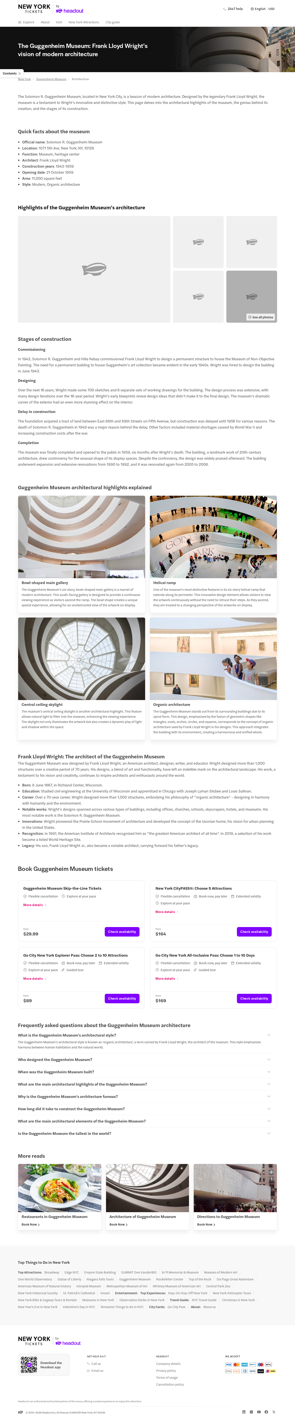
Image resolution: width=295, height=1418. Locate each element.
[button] (94, 269)
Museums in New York (98, 1300)
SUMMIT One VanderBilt (138, 1272)
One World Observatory (35, 1279)
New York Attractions (84, 22)
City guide (113, 22)
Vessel (105, 1293)
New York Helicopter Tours (232, 1293)
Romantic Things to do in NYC (122, 1307)
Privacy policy (166, 1370)
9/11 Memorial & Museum (180, 1272)
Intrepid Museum (88, 1286)
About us (209, 1307)
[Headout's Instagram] (251, 1412)
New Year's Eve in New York (37, 1307)
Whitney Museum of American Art (177, 1286)
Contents (10, 73)
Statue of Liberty (69, 1279)
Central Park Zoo (218, 1286)
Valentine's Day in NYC (79, 1307)
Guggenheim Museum (51, 79)
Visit (59, 22)
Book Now (29, 1224)
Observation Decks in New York (142, 1300)
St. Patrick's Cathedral (79, 1293)
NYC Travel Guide (204, 1300)
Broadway (51, 1272)
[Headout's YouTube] (259, 1412)
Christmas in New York (238, 1300)
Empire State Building (100, 1272)
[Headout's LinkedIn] (244, 1412)
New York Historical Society (38, 1293)
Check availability (122, 931)
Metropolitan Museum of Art (126, 1286)
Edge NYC (72, 1272)
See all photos (262, 317)
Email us (97, 1370)
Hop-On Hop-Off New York (187, 1293)
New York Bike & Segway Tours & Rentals (47, 1300)
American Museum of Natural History (44, 1286)
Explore (28, 22)
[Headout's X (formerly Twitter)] (274, 1412)
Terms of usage (167, 1377)
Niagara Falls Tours (100, 1279)
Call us (96, 1363)
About (45, 22)
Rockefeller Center (169, 1279)
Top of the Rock (200, 1279)
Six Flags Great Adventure (235, 1279)
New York (24, 79)
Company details (168, 1363)
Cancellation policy (170, 1384)
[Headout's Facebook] (266, 1412)
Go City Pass (177, 1307)
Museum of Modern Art (220, 1272)
